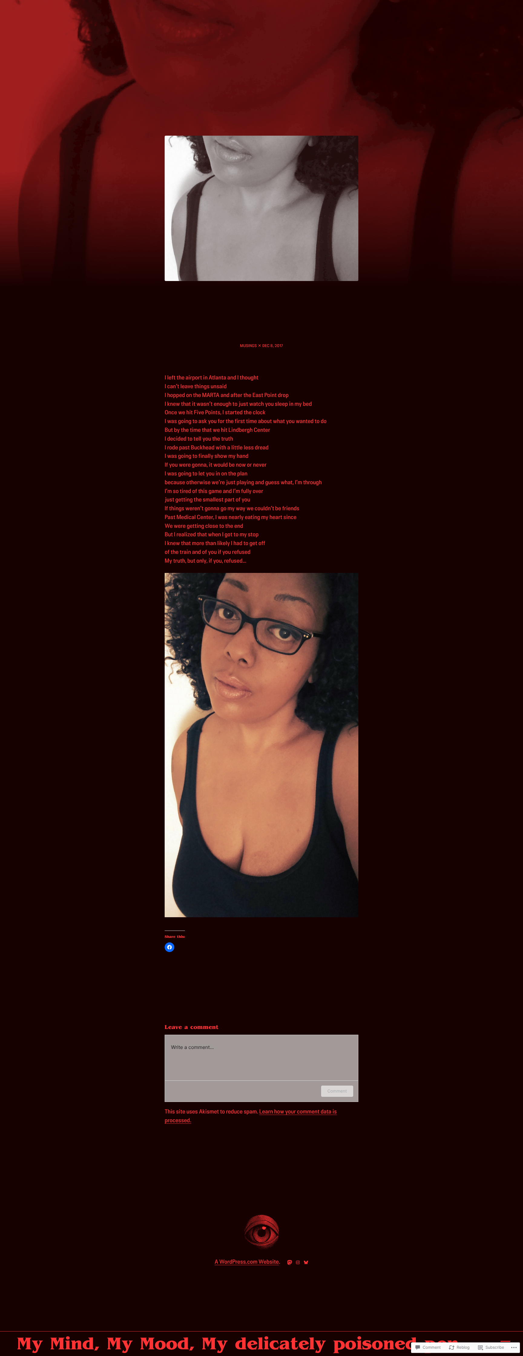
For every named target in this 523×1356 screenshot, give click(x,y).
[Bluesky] (306, 1262)
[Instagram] (297, 1262)
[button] (261, 745)
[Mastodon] (289, 1262)
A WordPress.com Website (247, 1262)
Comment (337, 1091)
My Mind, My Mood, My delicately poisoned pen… (245, 1343)
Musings (248, 346)
